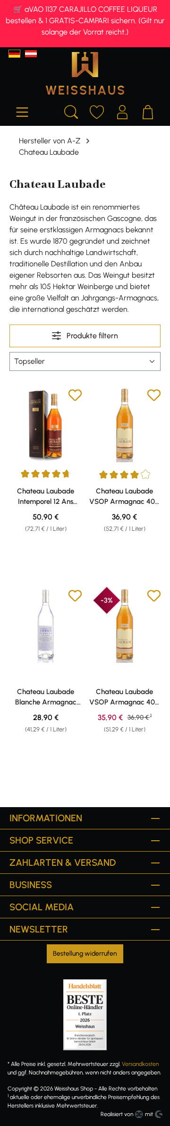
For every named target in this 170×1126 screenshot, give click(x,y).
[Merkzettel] (97, 110)
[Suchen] (71, 110)
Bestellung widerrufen (85, 954)
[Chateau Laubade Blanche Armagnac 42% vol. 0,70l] (45, 626)
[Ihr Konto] (122, 110)
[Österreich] (31, 54)
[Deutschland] (14, 54)
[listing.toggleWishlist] (75, 396)
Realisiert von (117, 1114)
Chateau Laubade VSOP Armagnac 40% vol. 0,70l (124, 497)
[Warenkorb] (148, 110)
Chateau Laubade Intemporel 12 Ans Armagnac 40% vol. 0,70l (46, 497)
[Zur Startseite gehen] (85, 73)
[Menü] (22, 110)
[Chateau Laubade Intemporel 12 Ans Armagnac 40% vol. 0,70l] (45, 425)
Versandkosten (140, 1064)
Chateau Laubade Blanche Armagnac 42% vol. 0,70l (45, 697)
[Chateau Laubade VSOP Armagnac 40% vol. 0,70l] (124, 425)
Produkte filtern (91, 335)
